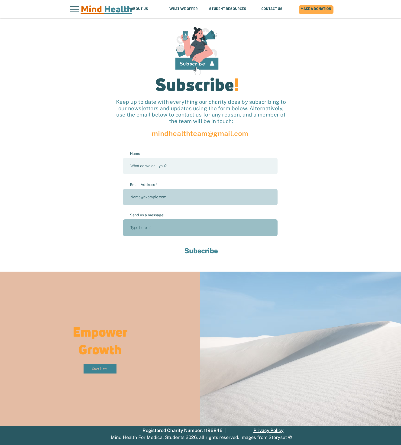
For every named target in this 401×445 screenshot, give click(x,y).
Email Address (142, 185)
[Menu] (74, 9)
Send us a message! (147, 215)
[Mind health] (106, 9)
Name (135, 154)
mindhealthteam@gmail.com (200, 133)
